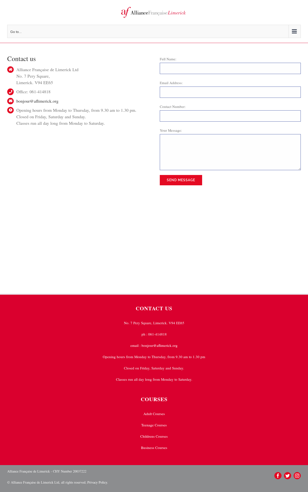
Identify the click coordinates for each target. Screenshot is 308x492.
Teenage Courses (154, 425)
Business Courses (154, 447)
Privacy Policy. (97, 482)
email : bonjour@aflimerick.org (154, 345)
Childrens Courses (154, 436)
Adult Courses (154, 413)
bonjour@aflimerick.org (37, 101)
